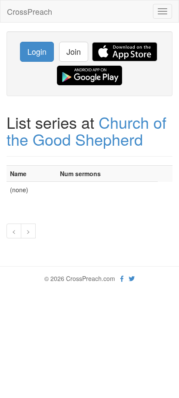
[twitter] (132, 278)
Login (36, 51)
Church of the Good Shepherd (86, 131)
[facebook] (121, 278)
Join (73, 51)
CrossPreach (29, 11)
